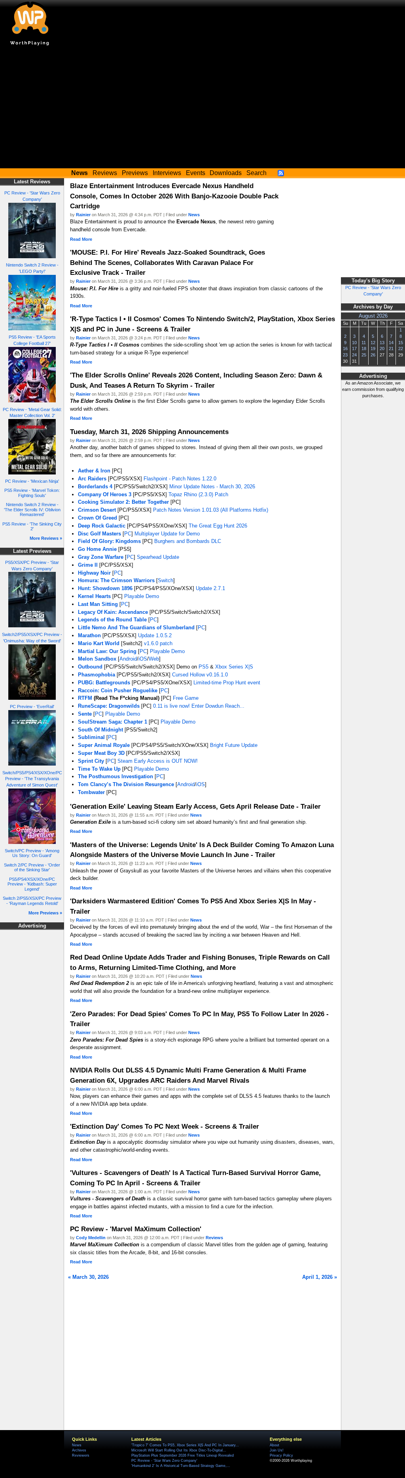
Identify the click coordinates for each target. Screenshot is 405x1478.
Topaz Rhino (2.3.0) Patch (198, 494)
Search (256, 173)
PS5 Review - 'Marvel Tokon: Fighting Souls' (32, 493)
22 (400, 348)
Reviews (105, 173)
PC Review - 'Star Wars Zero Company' (164, 1461)
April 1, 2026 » (319, 1277)
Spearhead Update (158, 557)
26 (373, 354)
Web (154, 659)
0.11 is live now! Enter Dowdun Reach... (198, 706)
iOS (142, 659)
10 (354, 342)
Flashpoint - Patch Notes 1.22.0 (180, 479)
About (274, 1445)
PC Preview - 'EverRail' (32, 706)
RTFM (85, 698)
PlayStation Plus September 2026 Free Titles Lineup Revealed (182, 1455)
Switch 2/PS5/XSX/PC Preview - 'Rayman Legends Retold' (32, 901)
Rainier (83, 214)
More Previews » (45, 912)
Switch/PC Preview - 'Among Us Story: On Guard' (32, 853)
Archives (79, 1450)
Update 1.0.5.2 (155, 635)
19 (373, 348)
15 (400, 342)
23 (345, 354)
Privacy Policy (281, 1455)
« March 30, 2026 (88, 1277)
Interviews (167, 173)
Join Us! (277, 1450)
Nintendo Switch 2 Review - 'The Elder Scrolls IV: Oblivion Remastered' (32, 509)
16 (345, 348)
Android (128, 659)
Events (195, 173)
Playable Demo (141, 596)
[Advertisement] (202, 108)
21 (391, 348)
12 (373, 342)
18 (363, 348)
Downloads (226, 173)
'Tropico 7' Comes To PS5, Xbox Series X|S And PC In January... (185, 1445)
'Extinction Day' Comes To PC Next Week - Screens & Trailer (164, 1126)
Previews (135, 173)
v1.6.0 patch (158, 643)
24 (354, 354)
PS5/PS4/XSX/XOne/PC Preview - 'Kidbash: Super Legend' (32, 884)
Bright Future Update (233, 745)
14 (391, 342)
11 (363, 342)
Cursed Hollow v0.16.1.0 (200, 675)
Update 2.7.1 (210, 588)
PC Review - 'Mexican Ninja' (32, 481)
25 (363, 354)
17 (354, 348)
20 (382, 348)
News (194, 214)
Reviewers (80, 1455)
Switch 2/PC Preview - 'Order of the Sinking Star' (32, 867)
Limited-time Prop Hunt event (226, 683)
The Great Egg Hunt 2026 (218, 526)
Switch (165, 580)
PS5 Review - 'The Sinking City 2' (32, 526)
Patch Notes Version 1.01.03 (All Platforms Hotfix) (210, 510)
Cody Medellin (91, 1237)
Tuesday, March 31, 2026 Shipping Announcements (149, 432)
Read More (81, 239)
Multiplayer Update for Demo (167, 534)
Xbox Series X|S (234, 667)
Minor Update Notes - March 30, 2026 (212, 486)
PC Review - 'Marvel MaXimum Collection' (135, 1229)
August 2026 (373, 316)
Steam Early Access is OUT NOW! (157, 761)
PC (127, 534)
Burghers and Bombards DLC (187, 541)
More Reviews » (46, 538)
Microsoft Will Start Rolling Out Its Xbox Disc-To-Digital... (178, 1450)
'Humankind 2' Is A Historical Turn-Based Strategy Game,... (180, 1466)
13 (382, 342)
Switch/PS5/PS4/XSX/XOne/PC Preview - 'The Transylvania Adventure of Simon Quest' (32, 779)
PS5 (203, 667)
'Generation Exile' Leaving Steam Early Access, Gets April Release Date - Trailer (195, 806)
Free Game (186, 698)
